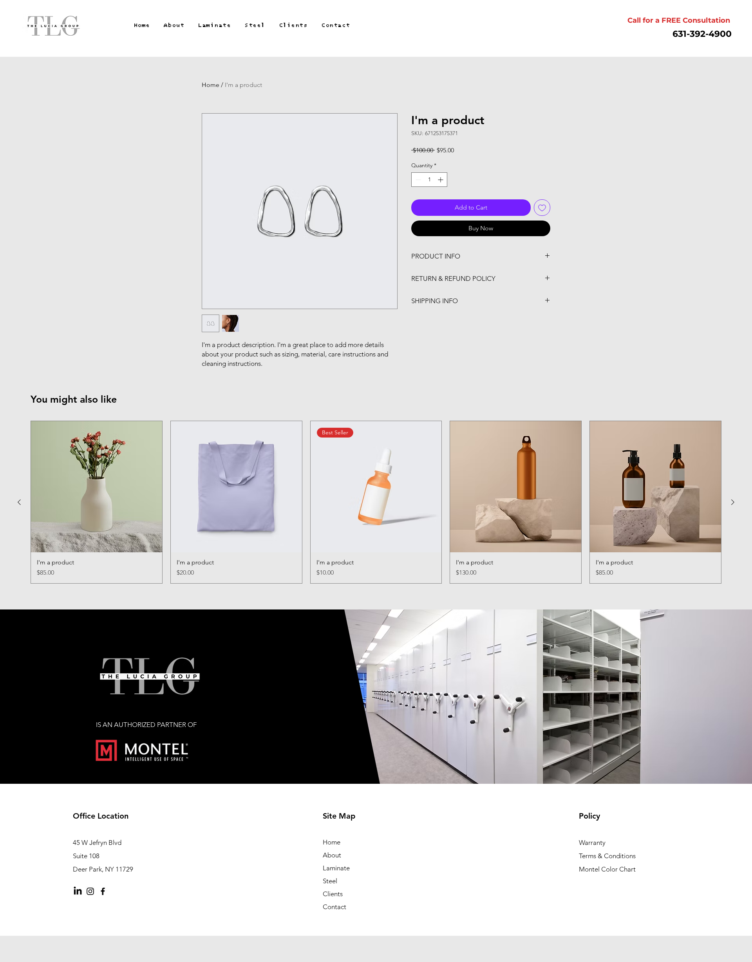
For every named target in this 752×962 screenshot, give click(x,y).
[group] (376, 502)
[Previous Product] (19, 502)
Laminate (336, 868)
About (332, 855)
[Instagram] (90, 891)
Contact (334, 907)
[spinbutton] (429, 179)
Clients (333, 894)
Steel (330, 881)
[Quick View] (96, 486)
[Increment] (441, 179)
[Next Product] (733, 502)
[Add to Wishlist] (542, 207)
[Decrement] (417, 179)
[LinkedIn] (78, 891)
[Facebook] (103, 891)
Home (210, 85)
